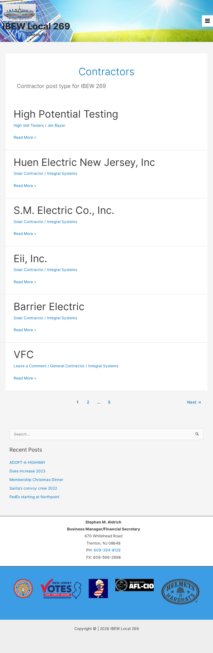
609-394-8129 (107, 550)
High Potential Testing (66, 114)
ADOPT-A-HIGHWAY (27, 462)
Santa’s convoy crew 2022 (33, 488)
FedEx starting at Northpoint (34, 497)
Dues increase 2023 (27, 471)
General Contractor (67, 366)
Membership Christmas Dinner (36, 479)
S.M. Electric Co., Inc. (64, 210)
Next (194, 402)
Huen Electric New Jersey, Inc (84, 162)
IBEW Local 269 (36, 26)
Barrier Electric (49, 306)
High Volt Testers (29, 125)
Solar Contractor (28, 173)
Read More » (25, 138)
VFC (24, 354)
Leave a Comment (30, 366)
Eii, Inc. (30, 258)
